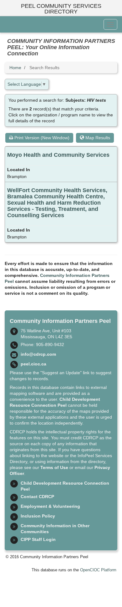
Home (15, 67)
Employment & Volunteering (50, 506)
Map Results (97, 137)
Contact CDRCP (37, 496)
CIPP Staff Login (38, 539)
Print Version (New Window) (41, 137)
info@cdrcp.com (38, 354)
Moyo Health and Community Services (58, 155)
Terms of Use (54, 467)
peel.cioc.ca (33, 363)
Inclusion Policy (38, 515)
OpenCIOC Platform (98, 570)
